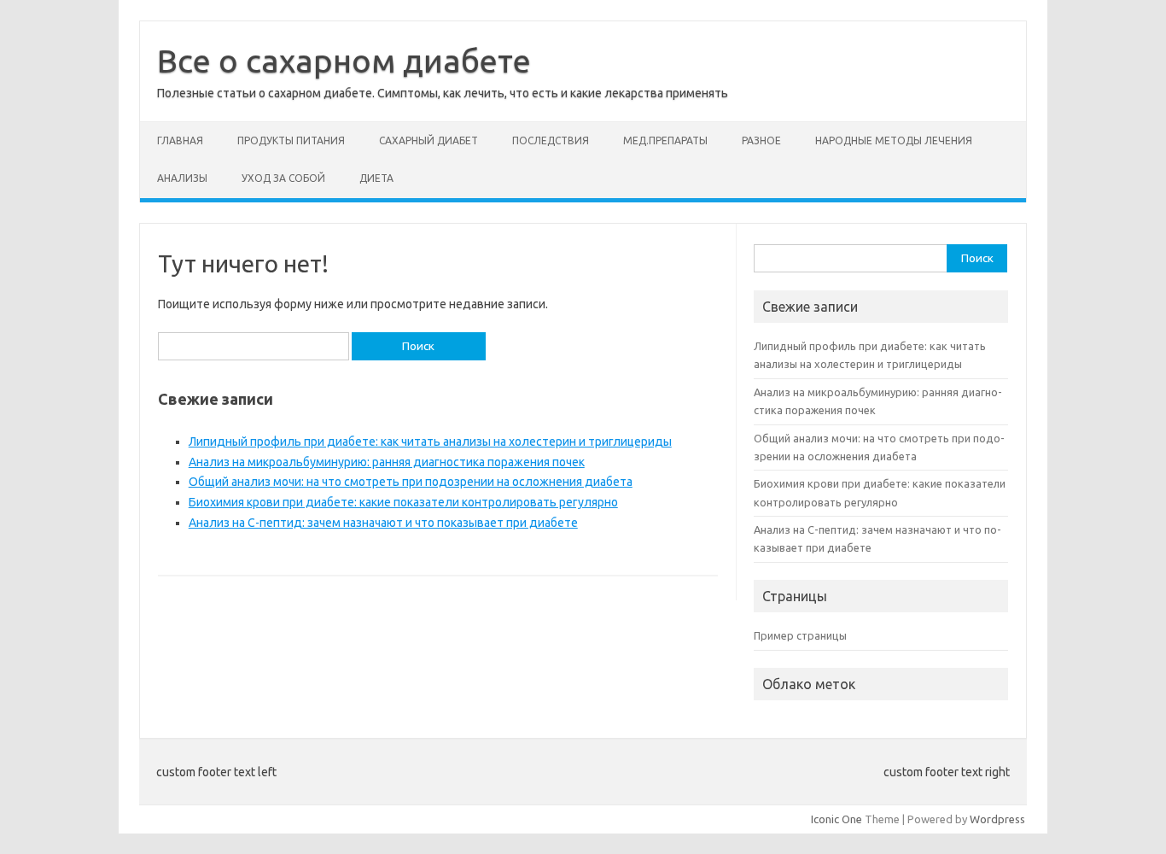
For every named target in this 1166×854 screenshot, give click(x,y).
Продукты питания (291, 140)
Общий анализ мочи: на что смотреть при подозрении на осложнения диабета (411, 481)
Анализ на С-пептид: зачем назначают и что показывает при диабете (383, 522)
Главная (180, 140)
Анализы (182, 178)
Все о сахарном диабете (344, 61)
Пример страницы (800, 635)
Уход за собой (283, 178)
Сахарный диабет (428, 140)
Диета (376, 178)
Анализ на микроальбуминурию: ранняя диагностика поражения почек (387, 462)
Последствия (550, 140)
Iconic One (836, 819)
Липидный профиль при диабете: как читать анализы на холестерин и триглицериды (430, 441)
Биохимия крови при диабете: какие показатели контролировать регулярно (403, 502)
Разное (761, 140)
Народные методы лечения (893, 140)
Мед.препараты (665, 140)
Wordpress (997, 819)
